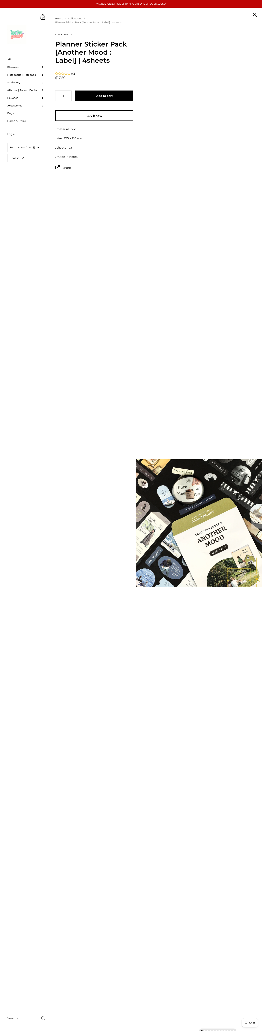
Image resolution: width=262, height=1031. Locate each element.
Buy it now (94, 116)
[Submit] (43, 1018)
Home (59, 18)
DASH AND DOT (65, 34)
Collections (75, 18)
